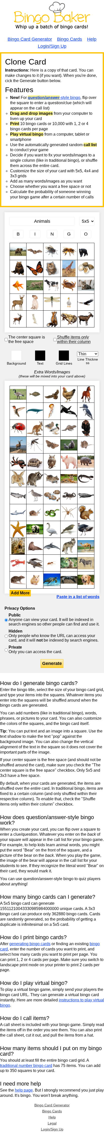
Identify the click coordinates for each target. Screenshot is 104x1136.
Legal (52, 1123)
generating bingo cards (29, 944)
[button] (16, 356)
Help (91, 39)
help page (24, 1090)
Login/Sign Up (52, 46)
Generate (52, 663)
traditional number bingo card (26, 1065)
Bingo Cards (69, 39)
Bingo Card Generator (30, 39)
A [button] (12, 62)
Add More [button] (20, 593)
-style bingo (54, 97)
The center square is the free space (26, 339)
